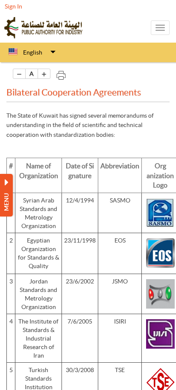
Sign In (13, 6)
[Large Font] (44, 74)
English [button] (32, 52)
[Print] (61, 74)
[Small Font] (19, 74)
